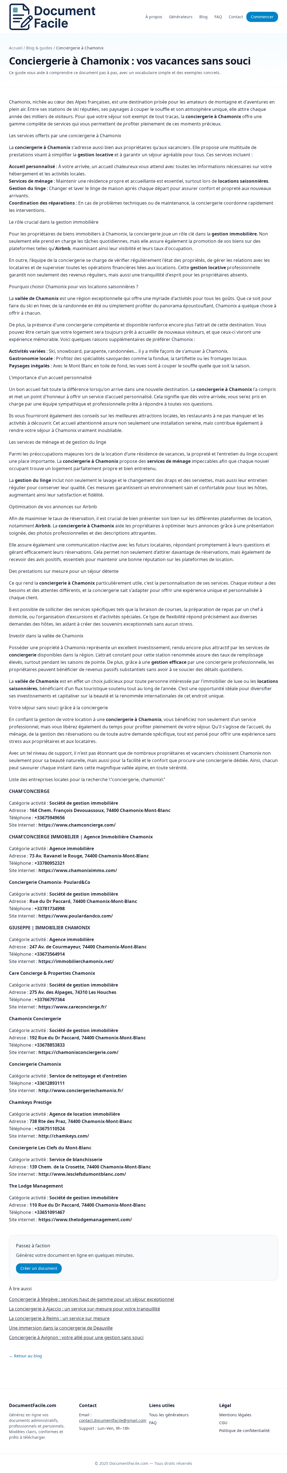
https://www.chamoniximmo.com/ (77, 870)
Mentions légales (235, 1414)
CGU (223, 1422)
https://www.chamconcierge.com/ (77, 825)
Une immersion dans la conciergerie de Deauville (61, 1328)
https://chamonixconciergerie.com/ (78, 1052)
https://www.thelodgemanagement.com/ (85, 1219)
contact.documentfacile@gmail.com (112, 1420)
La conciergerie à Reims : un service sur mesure (59, 1318)
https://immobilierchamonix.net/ (76, 961)
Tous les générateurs (169, 1414)
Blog (203, 16)
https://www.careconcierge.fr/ (72, 1007)
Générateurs (181, 16)
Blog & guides (39, 48)
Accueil (15, 48)
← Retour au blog (25, 1355)
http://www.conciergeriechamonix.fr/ (80, 1090)
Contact (236, 16)
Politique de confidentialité (244, 1430)
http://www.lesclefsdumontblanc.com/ (82, 1174)
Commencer (262, 16)
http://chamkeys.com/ (63, 1136)
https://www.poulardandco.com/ (75, 916)
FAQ (218, 16)
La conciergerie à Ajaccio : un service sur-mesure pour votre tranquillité (84, 1309)
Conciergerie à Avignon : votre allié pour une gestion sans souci (76, 1337)
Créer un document (38, 1268)
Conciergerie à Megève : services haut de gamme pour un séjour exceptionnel (91, 1299)
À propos (153, 16)
